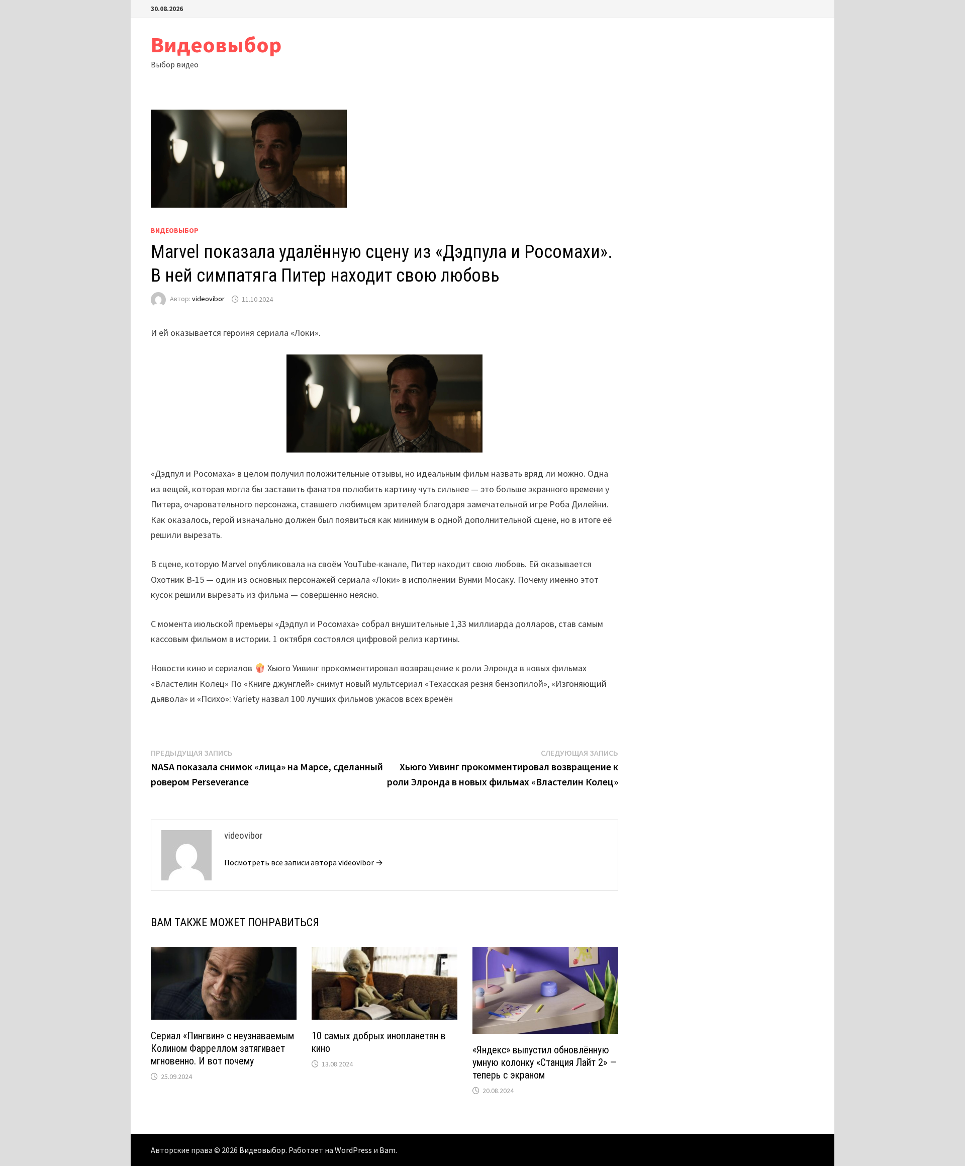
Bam (387, 1150)
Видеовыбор (216, 44)
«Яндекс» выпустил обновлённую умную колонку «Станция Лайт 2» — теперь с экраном (544, 1062)
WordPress (353, 1150)
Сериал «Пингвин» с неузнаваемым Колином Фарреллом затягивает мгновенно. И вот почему (222, 1048)
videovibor (208, 299)
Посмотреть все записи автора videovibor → (303, 862)
